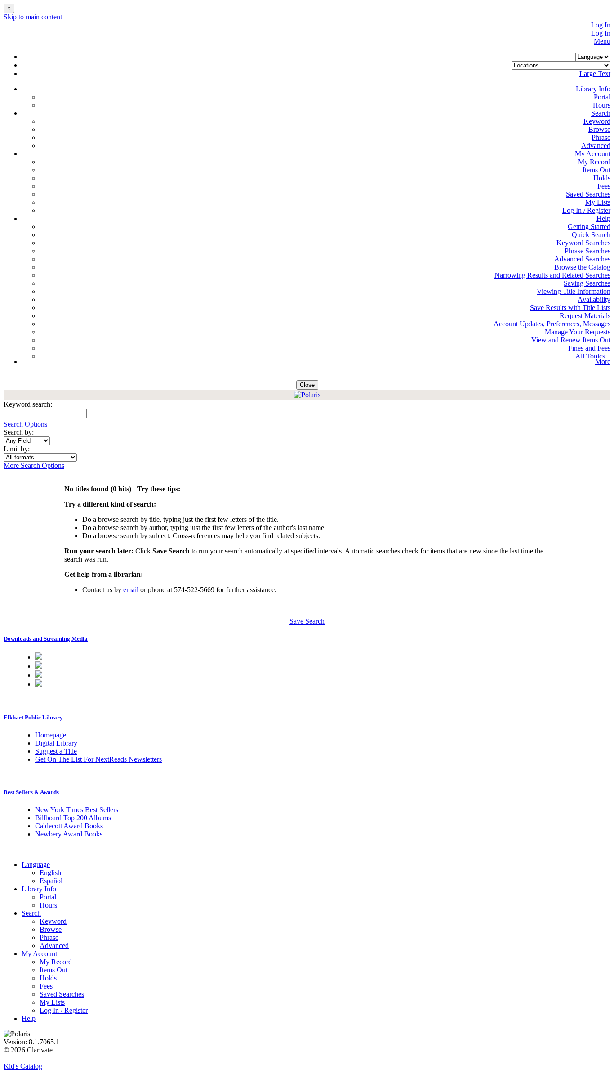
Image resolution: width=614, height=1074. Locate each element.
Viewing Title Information (573, 291)
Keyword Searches (583, 243)
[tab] (307, 639)
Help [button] (603, 218)
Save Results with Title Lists (570, 307)
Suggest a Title (56, 751)
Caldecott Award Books (69, 826)
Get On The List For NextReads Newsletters (98, 759)
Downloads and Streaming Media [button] (46, 638)
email (130, 589)
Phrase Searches (587, 251)
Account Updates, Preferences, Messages (552, 324)
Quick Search (591, 234)
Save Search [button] (307, 621)
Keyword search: (29, 404)
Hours (601, 105)
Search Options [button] (25, 424)
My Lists (597, 202)
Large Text (594, 73)
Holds (601, 178)
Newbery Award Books (68, 834)
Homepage (50, 735)
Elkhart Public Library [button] (33, 717)
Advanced (595, 145)
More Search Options (34, 465)
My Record (594, 162)
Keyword (596, 121)
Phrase (601, 137)
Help (29, 1018)
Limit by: (17, 449)
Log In (600, 25)
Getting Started (589, 226)
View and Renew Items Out (570, 340)
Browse (599, 129)
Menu (602, 41)
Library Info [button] (593, 89)
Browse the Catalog (582, 267)
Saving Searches (587, 283)
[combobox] (27, 440)
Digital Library (56, 743)
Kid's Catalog (23, 1066)
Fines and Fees (589, 348)
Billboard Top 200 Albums (73, 818)
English (50, 872)
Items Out (596, 170)
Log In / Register (586, 210)
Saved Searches (588, 194)
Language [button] (36, 864)
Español (51, 881)
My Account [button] (592, 153)
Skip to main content (33, 17)
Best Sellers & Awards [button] (31, 792)
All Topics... (592, 356)
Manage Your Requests (577, 332)
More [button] (602, 361)
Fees (603, 186)
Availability (594, 299)
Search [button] (600, 113)
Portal (602, 97)
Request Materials (585, 315)
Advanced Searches (582, 259)
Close (307, 385)
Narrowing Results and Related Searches (552, 275)
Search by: (20, 432)
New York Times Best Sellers (76, 809)
